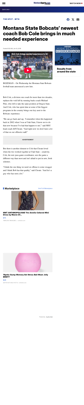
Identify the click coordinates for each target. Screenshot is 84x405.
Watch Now (75, 3)
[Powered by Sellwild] (49, 317)
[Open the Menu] (4, 3)
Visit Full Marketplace (45, 188)
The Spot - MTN (11, 19)
